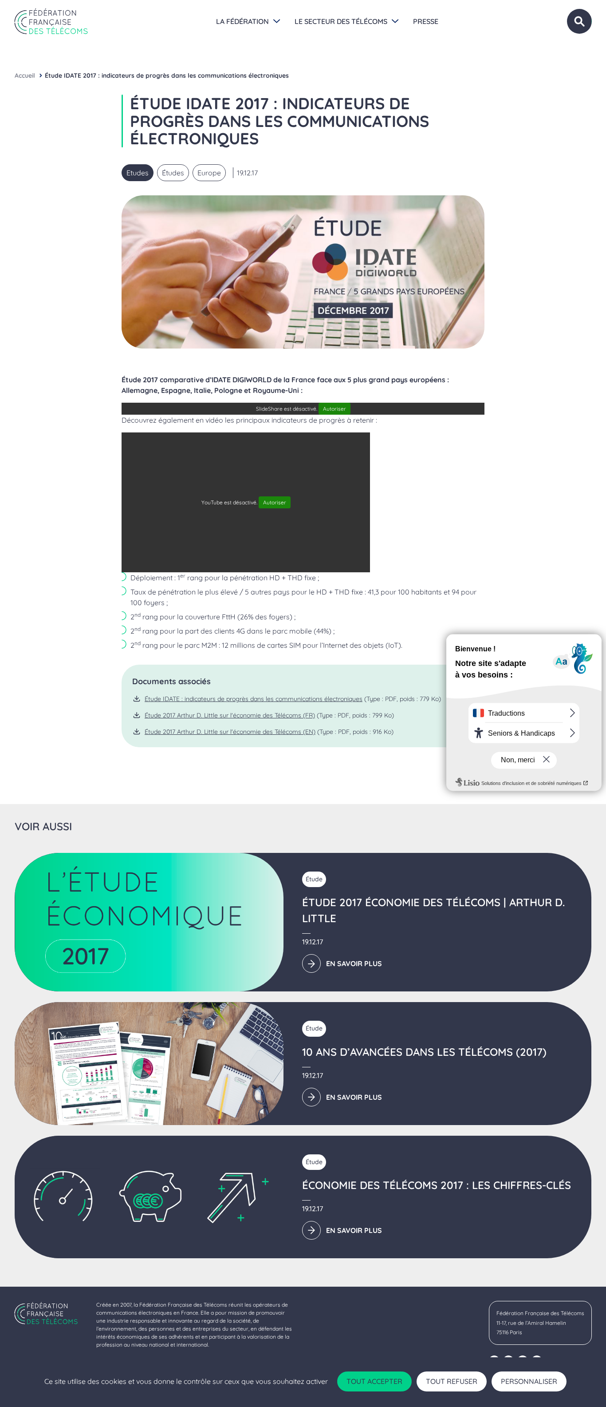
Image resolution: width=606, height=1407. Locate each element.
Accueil (25, 75)
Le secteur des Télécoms (341, 21)
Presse (425, 21)
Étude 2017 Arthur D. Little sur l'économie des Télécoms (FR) (230, 715)
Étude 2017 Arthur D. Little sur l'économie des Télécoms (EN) (230, 732)
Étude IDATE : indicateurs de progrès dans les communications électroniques (253, 699)
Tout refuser (451, 1381)
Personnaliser (529, 1381)
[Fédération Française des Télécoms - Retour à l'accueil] (51, 21)
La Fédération (242, 21)
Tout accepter (374, 1381)
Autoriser (334, 408)
